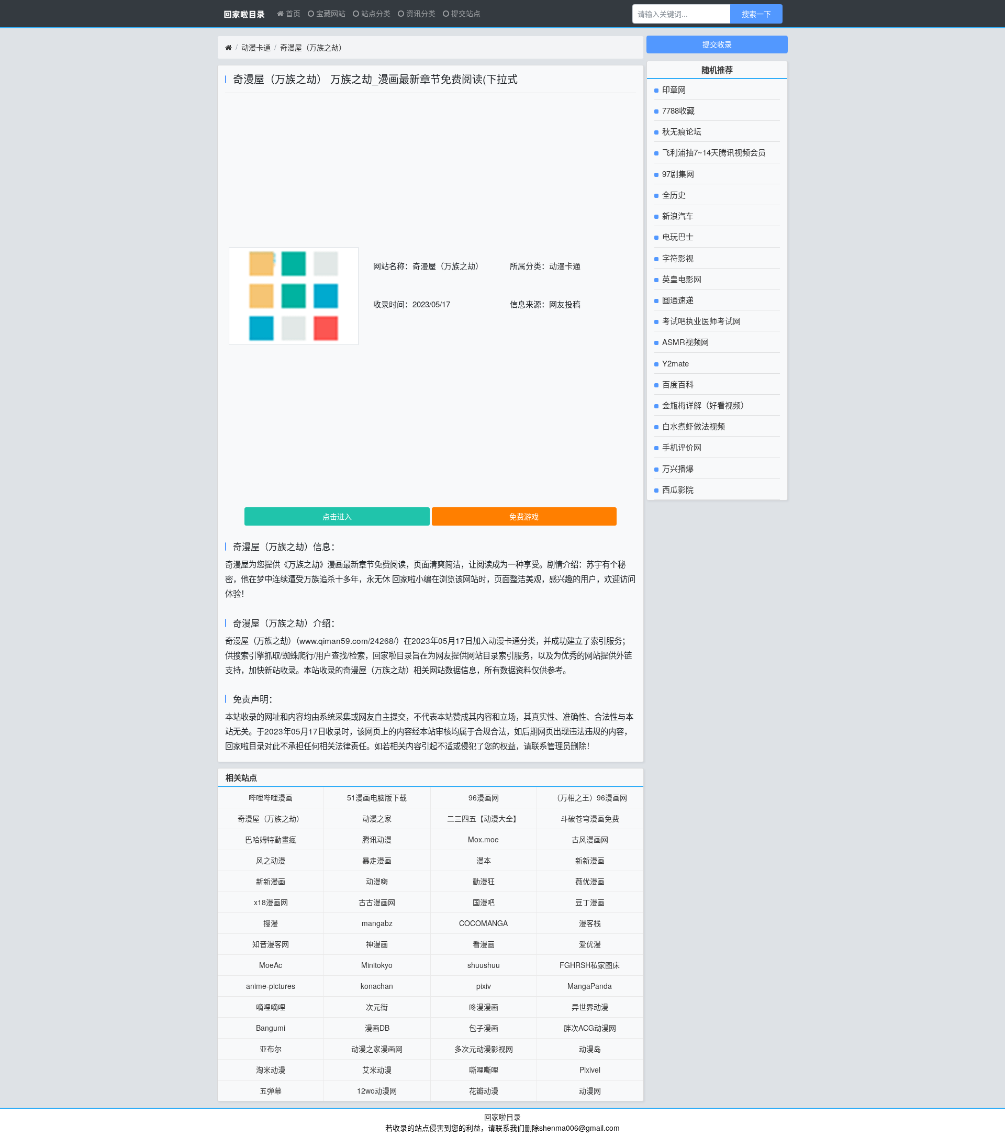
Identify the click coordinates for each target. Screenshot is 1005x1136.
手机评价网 (680, 446)
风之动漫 (270, 860)
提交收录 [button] (717, 44)
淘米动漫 (270, 1069)
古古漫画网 (377, 902)
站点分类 (374, 13)
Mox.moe (483, 839)
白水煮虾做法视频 (692, 425)
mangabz (377, 923)
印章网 (673, 89)
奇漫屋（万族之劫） (313, 47)
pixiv (483, 986)
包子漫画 (483, 1027)
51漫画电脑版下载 (377, 797)
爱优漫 (590, 944)
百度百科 (677, 383)
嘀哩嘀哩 (270, 1006)
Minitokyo (377, 965)
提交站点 (465, 13)
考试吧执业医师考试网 (700, 320)
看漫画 (484, 944)
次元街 (377, 1006)
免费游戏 (524, 516)
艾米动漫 (377, 1069)
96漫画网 (483, 797)
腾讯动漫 (377, 839)
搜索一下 (756, 13)
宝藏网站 (329, 13)
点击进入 (337, 516)
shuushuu (483, 965)
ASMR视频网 (684, 341)
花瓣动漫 (483, 1090)
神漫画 (377, 944)
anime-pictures (270, 986)
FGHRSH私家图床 (590, 965)
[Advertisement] (430, 174)
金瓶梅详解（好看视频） (704, 404)
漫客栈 (590, 923)
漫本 (483, 860)
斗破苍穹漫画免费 (590, 818)
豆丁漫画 (590, 902)
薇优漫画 (590, 881)
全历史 (673, 194)
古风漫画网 (590, 839)
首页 (292, 13)
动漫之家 (377, 818)
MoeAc (270, 965)
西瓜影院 (677, 489)
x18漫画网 (271, 902)
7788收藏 (677, 110)
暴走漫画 (377, 860)
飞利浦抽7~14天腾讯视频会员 (713, 152)
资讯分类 (420, 13)
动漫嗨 (377, 881)
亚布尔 (271, 1048)
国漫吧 (484, 902)
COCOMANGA (483, 923)
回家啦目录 (502, 1116)
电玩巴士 (677, 236)
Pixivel (589, 1069)
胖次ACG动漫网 (590, 1027)
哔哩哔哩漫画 (271, 797)
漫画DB (377, 1027)
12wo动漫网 (377, 1090)
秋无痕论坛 (680, 131)
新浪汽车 (677, 215)
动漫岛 (590, 1048)
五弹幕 (271, 1090)
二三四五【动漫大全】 (483, 818)
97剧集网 (677, 173)
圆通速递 (677, 299)
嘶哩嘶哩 (483, 1069)
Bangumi (270, 1027)
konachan (377, 986)
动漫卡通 (256, 47)
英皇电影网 (680, 278)
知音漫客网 (270, 944)
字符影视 (677, 257)
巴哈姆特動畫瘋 (270, 839)
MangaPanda (589, 986)
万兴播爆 (677, 468)
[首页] (228, 47)
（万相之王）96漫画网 (590, 797)
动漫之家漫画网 (377, 1048)
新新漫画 (590, 860)
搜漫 (270, 923)
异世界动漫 (590, 1006)
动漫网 (590, 1090)
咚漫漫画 (483, 1006)
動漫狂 (484, 881)
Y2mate (674, 363)
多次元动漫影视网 (483, 1048)
